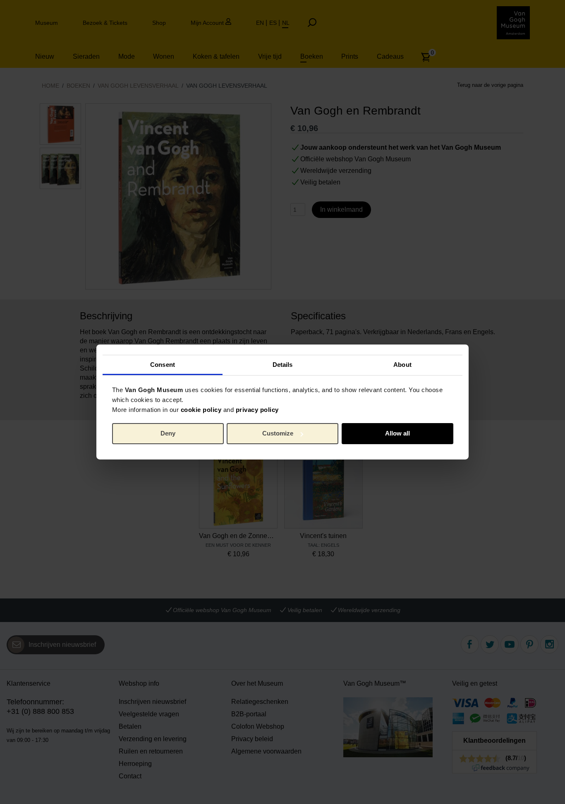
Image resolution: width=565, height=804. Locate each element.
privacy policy (257, 409)
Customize (277, 433)
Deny (167, 433)
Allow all (397, 433)
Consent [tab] (162, 364)
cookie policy (201, 409)
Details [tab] (283, 364)
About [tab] (402, 364)
